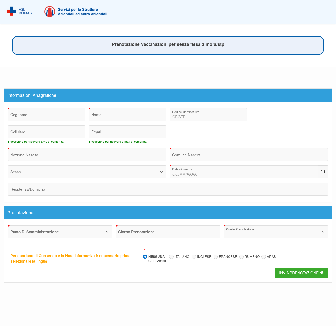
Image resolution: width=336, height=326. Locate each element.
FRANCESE (228, 257)
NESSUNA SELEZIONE (157, 259)
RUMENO (252, 257)
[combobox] (87, 154)
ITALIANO (182, 257)
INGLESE (204, 257)
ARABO (272, 257)
